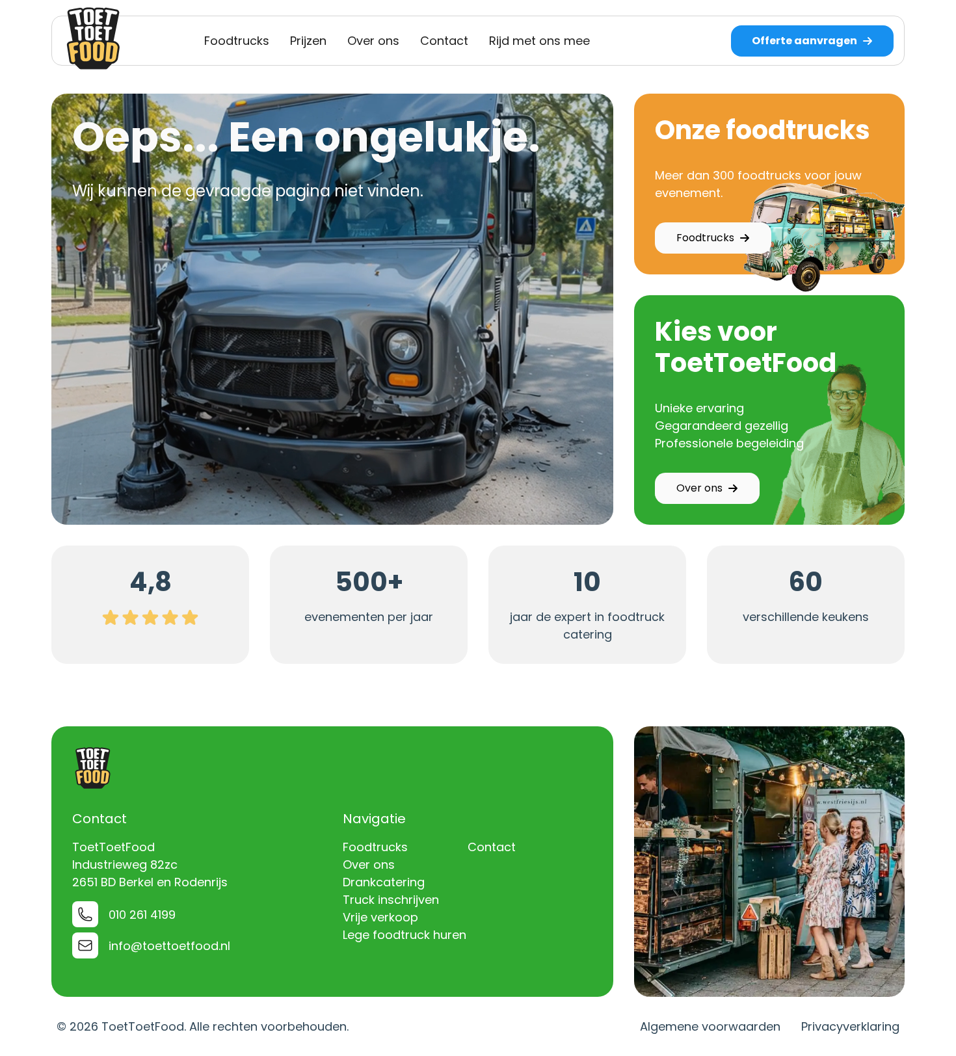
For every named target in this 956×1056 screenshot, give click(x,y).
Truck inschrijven (391, 899)
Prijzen (308, 41)
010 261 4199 (142, 914)
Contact (444, 41)
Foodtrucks (236, 41)
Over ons (373, 41)
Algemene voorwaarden (710, 1026)
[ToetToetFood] (93, 38)
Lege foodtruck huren (404, 935)
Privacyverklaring (850, 1026)
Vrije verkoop (380, 917)
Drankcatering (384, 882)
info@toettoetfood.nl (169, 946)
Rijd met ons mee (539, 41)
